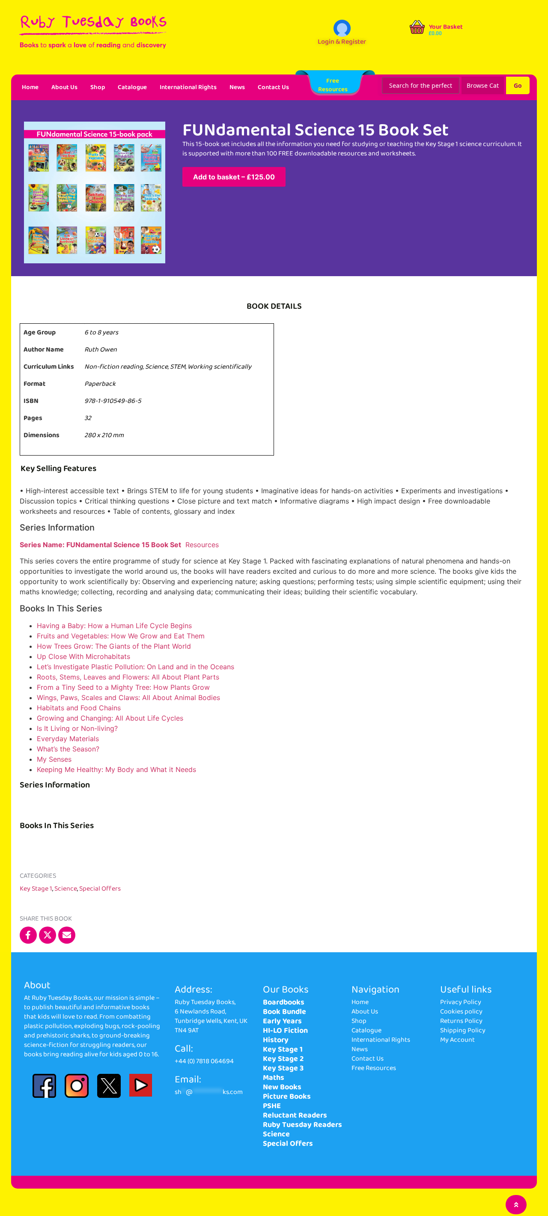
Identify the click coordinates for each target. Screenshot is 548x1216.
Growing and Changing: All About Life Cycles (110, 718)
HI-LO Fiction (285, 1031)
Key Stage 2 (283, 1059)
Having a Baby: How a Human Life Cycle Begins (114, 625)
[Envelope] (66, 935)
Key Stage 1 (36, 888)
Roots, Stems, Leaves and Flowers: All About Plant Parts (128, 677)
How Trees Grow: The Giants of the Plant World (114, 646)
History (276, 1040)
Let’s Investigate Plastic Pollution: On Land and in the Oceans (135, 666)
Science (65, 888)
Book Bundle (284, 1012)
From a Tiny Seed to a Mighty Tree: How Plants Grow (123, 687)
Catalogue (132, 87)
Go (518, 85)
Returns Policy (461, 1021)
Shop (97, 87)
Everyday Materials (68, 738)
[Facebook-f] (28, 935)
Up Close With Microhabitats (83, 656)
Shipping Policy (462, 1030)
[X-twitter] (47, 935)
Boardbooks (283, 1002)
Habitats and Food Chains (79, 707)
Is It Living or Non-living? (77, 728)
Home (30, 87)
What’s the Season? (68, 749)
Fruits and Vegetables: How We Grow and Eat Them (121, 636)
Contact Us (273, 87)
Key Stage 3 (283, 1068)
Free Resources (373, 1068)
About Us (64, 87)
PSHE (272, 1106)
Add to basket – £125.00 (234, 177)
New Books (282, 1087)
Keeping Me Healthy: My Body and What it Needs (116, 769)
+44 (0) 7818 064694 (204, 1061)
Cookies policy (461, 1011)
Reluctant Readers (295, 1115)
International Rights (188, 87)
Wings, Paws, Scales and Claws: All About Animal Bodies (128, 697)
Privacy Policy (460, 1002)
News (237, 87)
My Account (457, 1039)
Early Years (282, 1021)
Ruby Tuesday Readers (302, 1125)
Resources (203, 544)
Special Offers (100, 888)
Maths (273, 1078)
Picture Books (287, 1097)
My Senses (54, 759)
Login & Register (342, 41)
